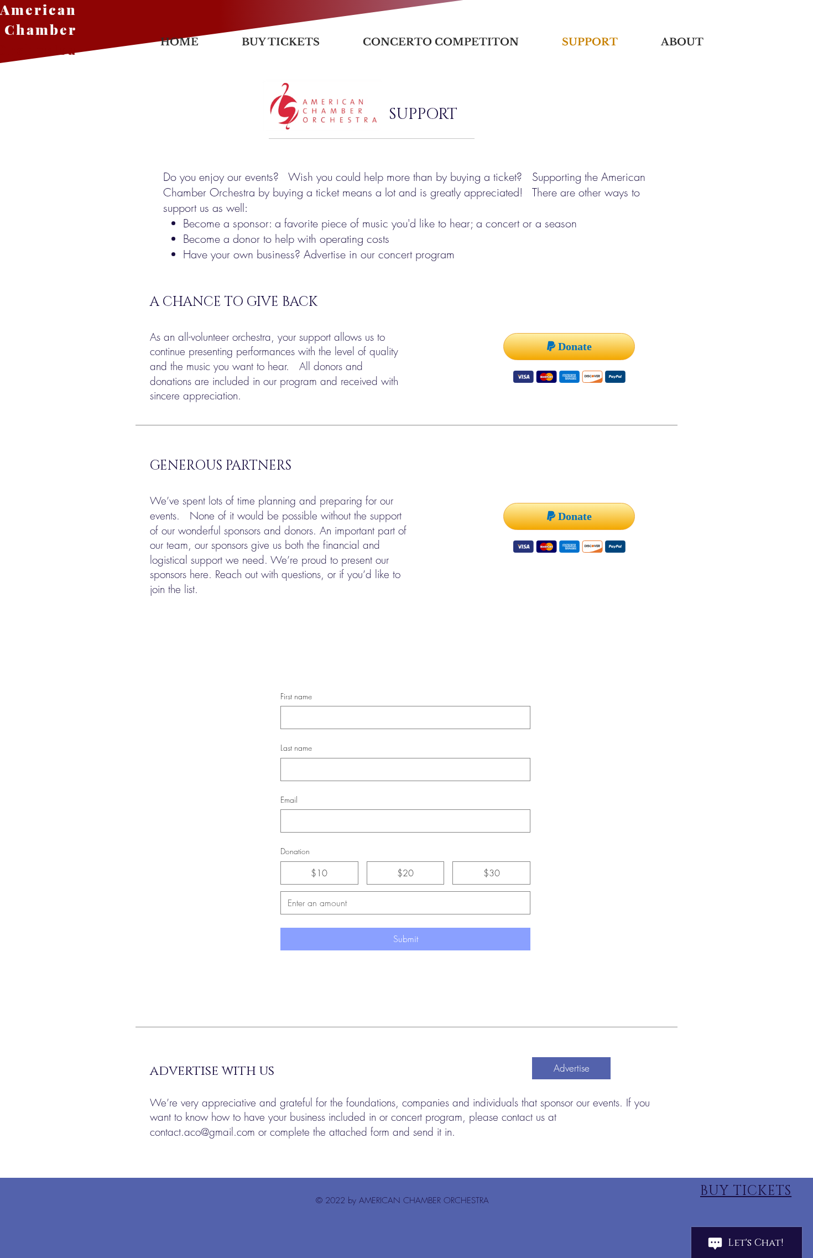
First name (296, 696)
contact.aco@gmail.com (202, 1132)
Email (289, 799)
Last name (296, 747)
